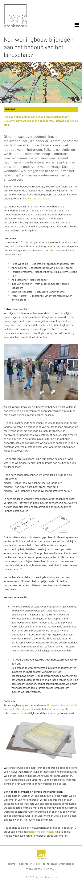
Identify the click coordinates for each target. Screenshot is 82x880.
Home (12, 864)
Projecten (37, 864)
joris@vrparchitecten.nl (43, 831)
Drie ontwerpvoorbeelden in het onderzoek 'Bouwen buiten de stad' (41, 122)
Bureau (23, 864)
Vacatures (66, 864)
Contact (50, 868)
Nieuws (52, 864)
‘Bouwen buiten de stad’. (36, 198)
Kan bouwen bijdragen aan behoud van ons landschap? (36, 116)
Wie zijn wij (34, 868)
